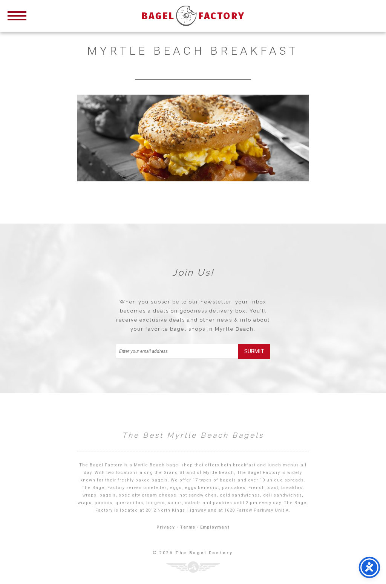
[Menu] (17, 15)
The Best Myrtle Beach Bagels (193, 435)
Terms (187, 527)
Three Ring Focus (193, 567)
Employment (215, 527)
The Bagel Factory (204, 552)
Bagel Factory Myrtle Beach (193, 16)
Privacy (165, 527)
